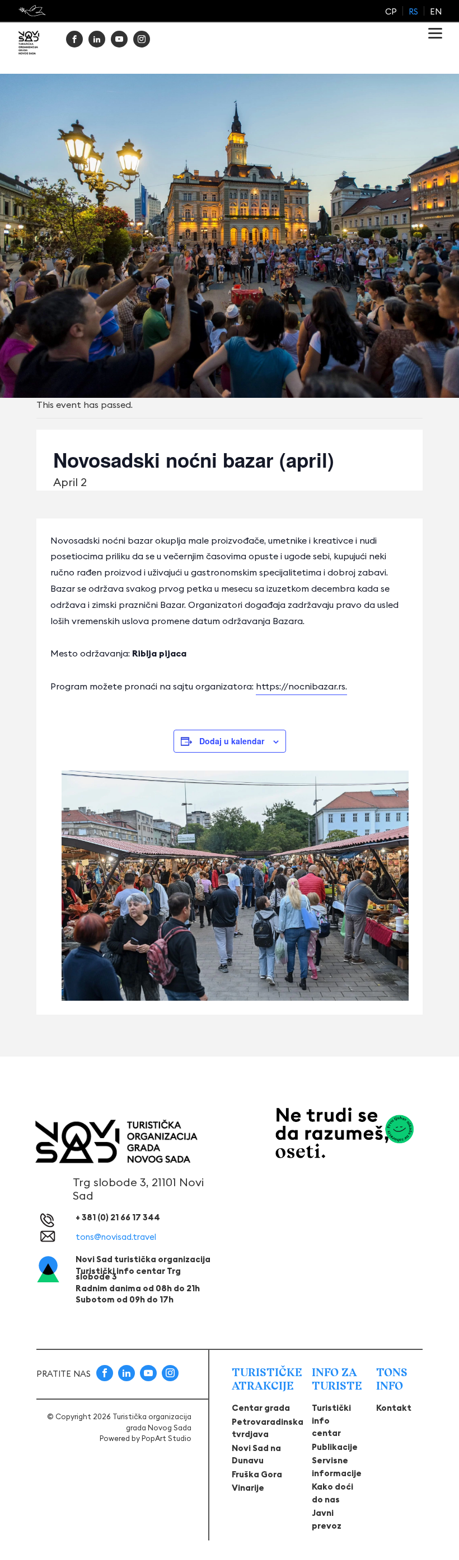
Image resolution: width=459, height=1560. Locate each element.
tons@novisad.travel (116, 1236)
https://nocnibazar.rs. (301, 686)
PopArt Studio (166, 1438)
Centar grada (261, 1407)
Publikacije (335, 1447)
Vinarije (248, 1487)
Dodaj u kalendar (231, 740)
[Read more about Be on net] (33, 10)
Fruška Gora (257, 1474)
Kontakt (393, 1407)
